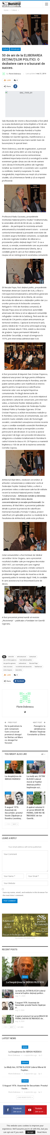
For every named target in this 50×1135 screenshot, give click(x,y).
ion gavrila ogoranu (9, 663)
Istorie (8, 762)
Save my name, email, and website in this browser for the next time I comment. (25, 893)
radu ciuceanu (8, 666)
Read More (42, 1132)
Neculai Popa (33, 663)
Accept (30, 1132)
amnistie (11, 656)
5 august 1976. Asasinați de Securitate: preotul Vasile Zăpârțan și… (30, 1005)
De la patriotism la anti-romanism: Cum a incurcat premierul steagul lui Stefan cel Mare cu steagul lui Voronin (14, 734)
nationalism (22, 663)
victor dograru (7, 670)
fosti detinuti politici (26, 660)
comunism (32, 656)
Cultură (5, 49)
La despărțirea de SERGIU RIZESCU (25, 982)
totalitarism (38, 666)
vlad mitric (18, 670)
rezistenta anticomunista (24, 666)
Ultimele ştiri (15, 49)
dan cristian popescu (10, 660)
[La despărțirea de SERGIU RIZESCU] (14, 767)
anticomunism (21, 656)
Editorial (30, 762)
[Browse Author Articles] (25, 697)
